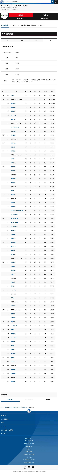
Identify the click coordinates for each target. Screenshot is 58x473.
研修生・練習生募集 (29, 443)
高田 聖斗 (13, 250)
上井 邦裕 (13, 234)
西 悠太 (12, 345)
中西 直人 (13, 163)
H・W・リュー (14, 222)
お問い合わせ (29, 451)
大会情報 (45, 15)
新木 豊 (12, 357)
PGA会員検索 (29, 441)
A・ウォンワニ (14, 226)
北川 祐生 (13, 171)
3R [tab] (36, 40)
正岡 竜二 (13, 179)
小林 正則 (13, 135)
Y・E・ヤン (13, 290)
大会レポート (21, 18)
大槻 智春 (13, 262)
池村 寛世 (13, 254)
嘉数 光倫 (13, 322)
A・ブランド (14, 325)
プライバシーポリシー (29, 462)
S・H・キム (14, 361)
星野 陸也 (13, 103)
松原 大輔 (13, 147)
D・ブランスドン (15, 127)
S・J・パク (13, 337)
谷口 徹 (12, 159)
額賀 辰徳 (13, 194)
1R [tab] (7, 40)
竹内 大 (12, 298)
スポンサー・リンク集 (29, 454)
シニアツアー (29, 399)
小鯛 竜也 (13, 143)
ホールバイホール (14, 25)
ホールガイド (41, 25)
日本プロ (10, 399)
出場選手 (33, 25)
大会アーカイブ (45, 18)
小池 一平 (13, 274)
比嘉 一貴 (13, 119)
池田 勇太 (13, 238)
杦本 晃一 (13, 373)
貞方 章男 (13, 230)
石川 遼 (12, 95)
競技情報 (21, 15)
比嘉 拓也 (13, 333)
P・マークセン (14, 214)
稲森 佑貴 (13, 314)
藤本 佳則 (13, 167)
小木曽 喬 (13, 266)
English (29, 449)
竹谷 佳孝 (13, 202)
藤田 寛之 (13, 107)
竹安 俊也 (13, 182)
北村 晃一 (13, 190)
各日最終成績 (4, 25)
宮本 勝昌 (13, 151)
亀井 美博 (13, 341)
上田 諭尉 (13, 318)
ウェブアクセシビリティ (29, 459)
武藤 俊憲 (13, 282)
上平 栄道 (13, 306)
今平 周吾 (13, 131)
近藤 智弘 (13, 206)
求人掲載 (29, 446)
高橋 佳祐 (13, 381)
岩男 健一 (13, 329)
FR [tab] (50, 40)
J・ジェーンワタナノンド (17, 210)
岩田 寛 (12, 286)
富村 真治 (13, 353)
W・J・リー (14, 246)
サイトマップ (29, 457)
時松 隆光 (13, 111)
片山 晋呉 (13, 242)
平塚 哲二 (13, 349)
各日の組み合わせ (25, 25)
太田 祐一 (13, 369)
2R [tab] (22, 40)
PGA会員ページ (29, 438)
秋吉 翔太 (13, 270)
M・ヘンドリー (14, 218)
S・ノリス (13, 115)
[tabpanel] (29, 215)
